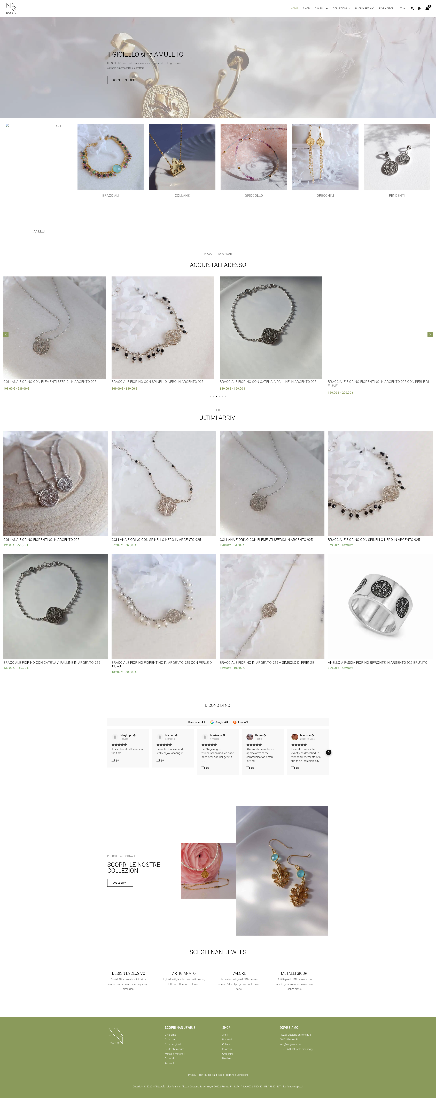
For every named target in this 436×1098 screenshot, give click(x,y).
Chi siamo (170, 1034)
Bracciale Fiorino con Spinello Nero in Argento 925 (158, 382)
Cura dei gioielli (173, 1044)
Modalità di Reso (214, 1074)
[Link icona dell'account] (419, 8)
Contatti (169, 1058)
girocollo (254, 195)
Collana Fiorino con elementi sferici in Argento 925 (49, 382)
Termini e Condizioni (237, 1074)
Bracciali (110, 195)
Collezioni (170, 1039)
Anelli (39, 231)
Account (169, 1063)
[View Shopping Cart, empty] (427, 8)
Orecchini (325, 195)
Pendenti (397, 195)
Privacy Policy (195, 1074)
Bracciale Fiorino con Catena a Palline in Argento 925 (268, 382)
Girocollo (227, 1049)
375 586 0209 (287, 1049)
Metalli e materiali (174, 1053)
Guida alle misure (174, 1049)
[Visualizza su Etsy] (115, 737)
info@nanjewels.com (291, 1044)
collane (182, 195)
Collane (226, 1044)
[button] (321, 8)
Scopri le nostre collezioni (133, 867)
